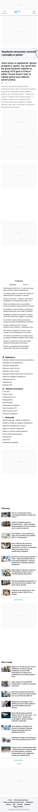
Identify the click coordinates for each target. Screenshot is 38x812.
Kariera (8, 804)
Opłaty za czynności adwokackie (13, 428)
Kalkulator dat (7, 382)
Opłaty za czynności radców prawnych (15, 431)
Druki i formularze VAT (10, 411)
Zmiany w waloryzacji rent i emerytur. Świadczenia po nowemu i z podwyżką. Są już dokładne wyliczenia (18, 326)
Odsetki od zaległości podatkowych (14, 376)
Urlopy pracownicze (9, 397)
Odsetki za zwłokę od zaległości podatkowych (18, 423)
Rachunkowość (8, 402)
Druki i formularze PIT (10, 408)
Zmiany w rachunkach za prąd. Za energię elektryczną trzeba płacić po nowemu (17, 342)
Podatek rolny (7, 437)
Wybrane (25, 284)
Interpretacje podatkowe (10, 442)
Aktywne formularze (14, 388)
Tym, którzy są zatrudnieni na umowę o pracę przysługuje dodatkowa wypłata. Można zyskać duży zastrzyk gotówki (18, 337)
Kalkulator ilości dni (9, 379)
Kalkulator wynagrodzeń (10, 365)
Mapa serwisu (18, 807)
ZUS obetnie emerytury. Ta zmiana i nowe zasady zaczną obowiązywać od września (17, 331)
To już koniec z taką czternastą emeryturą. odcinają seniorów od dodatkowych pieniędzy (18, 321)
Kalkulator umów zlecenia (11, 368)
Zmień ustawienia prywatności (13, 802)
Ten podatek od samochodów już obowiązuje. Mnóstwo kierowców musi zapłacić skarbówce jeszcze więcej (18, 310)
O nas (10, 800)
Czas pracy (6, 391)
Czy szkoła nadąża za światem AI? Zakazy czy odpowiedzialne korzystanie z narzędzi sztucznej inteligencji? (18, 294)
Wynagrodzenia (8, 400)
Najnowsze (13, 284)
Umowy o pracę (8, 394)
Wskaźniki (9, 417)
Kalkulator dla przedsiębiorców (13, 363)
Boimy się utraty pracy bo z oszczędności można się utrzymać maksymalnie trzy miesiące (18, 305)
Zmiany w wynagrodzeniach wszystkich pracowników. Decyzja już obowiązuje (16, 347)
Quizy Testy (6, 439)
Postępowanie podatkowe (11, 405)
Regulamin (29, 802)
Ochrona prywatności (21, 800)
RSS (14, 804)
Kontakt (20, 804)
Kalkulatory (10, 357)
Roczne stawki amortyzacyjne (12, 434)
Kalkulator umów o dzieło (11, 371)
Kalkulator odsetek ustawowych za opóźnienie (18, 374)
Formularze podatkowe (10, 413)
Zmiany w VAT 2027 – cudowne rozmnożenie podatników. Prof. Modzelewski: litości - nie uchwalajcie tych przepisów (18, 300)
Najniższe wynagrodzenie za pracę (14, 426)
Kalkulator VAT (7, 385)
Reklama (27, 804)
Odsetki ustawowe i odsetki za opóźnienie (16, 420)
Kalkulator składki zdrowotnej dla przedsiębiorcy (18, 360)
